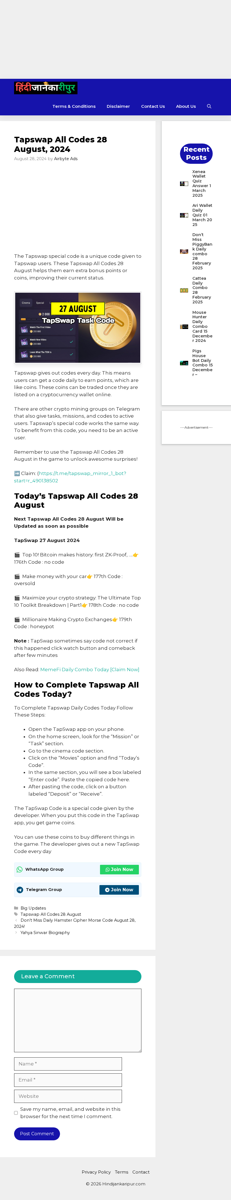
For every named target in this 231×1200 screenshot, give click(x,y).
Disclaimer (118, 106)
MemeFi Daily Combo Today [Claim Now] (89, 669)
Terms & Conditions (73, 106)
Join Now (122, 869)
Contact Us (153, 106)
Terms (121, 1172)
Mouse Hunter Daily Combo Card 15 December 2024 (202, 326)
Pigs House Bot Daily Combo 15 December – (202, 362)
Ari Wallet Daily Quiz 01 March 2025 (202, 215)
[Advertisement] (115, 39)
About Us (186, 106)
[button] (209, 106)
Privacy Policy (96, 1172)
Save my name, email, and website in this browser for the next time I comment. (70, 1112)
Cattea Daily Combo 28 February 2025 (201, 290)
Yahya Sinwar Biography (45, 932)
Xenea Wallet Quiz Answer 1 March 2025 (201, 183)
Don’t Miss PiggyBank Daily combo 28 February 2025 (202, 251)
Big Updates (33, 908)
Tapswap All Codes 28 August (51, 914)
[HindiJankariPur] (45, 88)
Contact (141, 1172)
